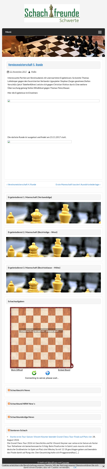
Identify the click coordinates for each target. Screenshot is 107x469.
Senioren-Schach (18, 430)
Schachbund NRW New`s (22, 403)
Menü (8, 32)
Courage (65, 462)
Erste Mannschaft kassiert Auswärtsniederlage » (78, 184)
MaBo (33, 71)
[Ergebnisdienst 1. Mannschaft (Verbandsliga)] (53, 222)
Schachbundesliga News (22, 417)
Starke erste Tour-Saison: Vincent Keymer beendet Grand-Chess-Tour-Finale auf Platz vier (51, 436)
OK (74, 467)
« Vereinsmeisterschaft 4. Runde (21, 184)
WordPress (52, 462)
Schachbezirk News (20, 390)
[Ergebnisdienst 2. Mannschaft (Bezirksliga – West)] (53, 247)
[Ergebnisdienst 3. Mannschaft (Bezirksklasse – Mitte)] (53, 291)
